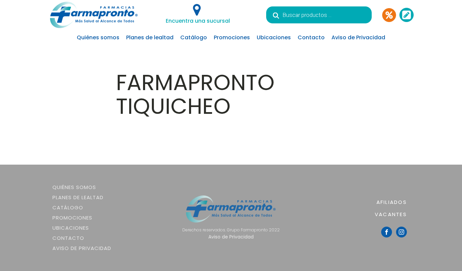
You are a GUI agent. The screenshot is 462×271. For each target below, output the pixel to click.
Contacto (311, 37)
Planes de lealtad (150, 37)
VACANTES (391, 214)
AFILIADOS (391, 202)
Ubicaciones (274, 37)
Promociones (232, 37)
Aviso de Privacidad (358, 37)
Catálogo (193, 37)
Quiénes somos (98, 37)
